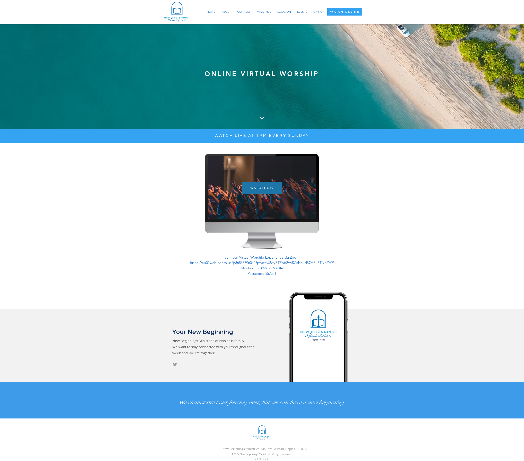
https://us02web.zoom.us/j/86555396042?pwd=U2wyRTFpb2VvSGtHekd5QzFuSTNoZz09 (262, 262)
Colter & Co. (262, 458)
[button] (226, 12)
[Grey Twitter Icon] (175, 364)
